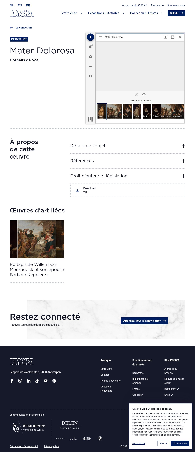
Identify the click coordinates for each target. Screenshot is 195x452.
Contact (105, 374)
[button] (102, 111)
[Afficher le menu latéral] (100, 37)
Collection (137, 394)
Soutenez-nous (176, 5)
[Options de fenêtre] (165, 37)
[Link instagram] (20, 381)
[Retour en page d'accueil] (22, 13)
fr (28, 5)
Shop (168, 395)
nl (12, 5)
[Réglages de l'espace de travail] (90, 56)
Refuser (163, 443)
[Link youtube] (46, 381)
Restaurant (171, 389)
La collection (24, 27)
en (20, 5)
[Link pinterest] (54, 381)
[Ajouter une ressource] (90, 37)
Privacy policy (51, 446)
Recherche (157, 5)
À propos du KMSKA (134, 5)
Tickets (174, 13)
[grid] (140, 113)
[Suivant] (144, 94)
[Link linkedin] (28, 381)
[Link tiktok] (37, 381)
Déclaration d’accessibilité (24, 446)
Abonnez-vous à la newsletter (142, 321)
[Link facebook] (11, 381)
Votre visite (106, 368)
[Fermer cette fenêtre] (180, 37)
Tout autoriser (180, 443)
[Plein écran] (90, 76)
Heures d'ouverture (111, 380)
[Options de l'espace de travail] (90, 66)
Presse (136, 388)
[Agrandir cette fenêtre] (172, 37)
